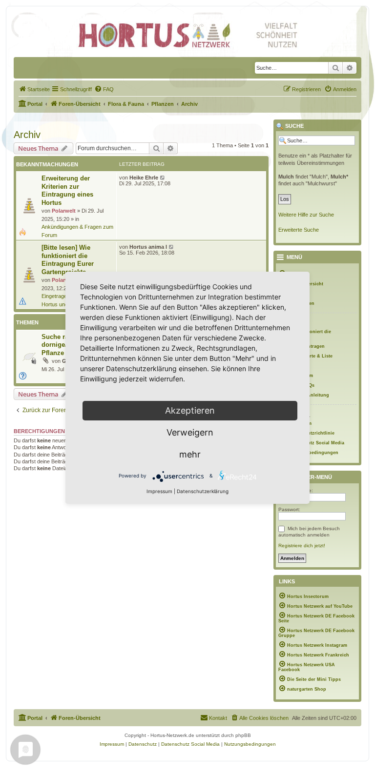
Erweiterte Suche (298, 230)
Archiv (27, 134)
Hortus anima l (148, 247)
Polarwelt (64, 211)
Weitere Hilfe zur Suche (306, 215)
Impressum (159, 491)
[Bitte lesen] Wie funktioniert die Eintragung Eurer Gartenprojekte (68, 260)
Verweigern (190, 432)
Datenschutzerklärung (203, 491)
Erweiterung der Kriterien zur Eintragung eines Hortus (67, 190)
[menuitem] (34, 89)
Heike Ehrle (143, 177)
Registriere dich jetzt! (301, 545)
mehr (190, 454)
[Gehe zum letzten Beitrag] (163, 177)
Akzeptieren (190, 410)
